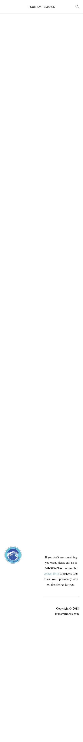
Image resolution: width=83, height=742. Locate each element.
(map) (7, 141)
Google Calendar (14, 149)
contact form (51, 573)
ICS (31, 149)
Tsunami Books (41, 7)
